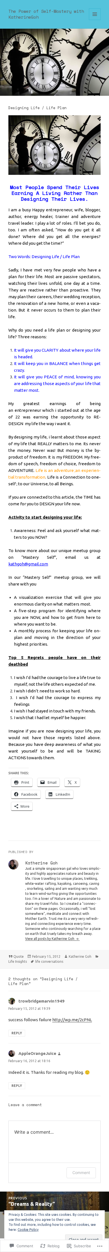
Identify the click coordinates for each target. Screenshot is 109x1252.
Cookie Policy (28, 1229)
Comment (81, 1172)
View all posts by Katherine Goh (50, 938)
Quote (18, 956)
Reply (16, 1033)
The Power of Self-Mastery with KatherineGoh (46, 14)
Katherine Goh (80, 956)
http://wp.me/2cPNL (72, 1019)
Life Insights (17, 961)
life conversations (49, 961)
